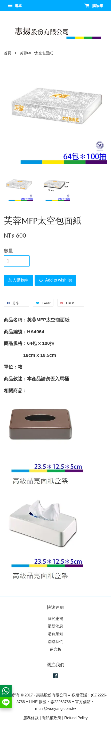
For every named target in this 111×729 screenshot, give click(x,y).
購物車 (97, 6)
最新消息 (55, 626)
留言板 (55, 649)
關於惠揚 (55, 618)
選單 (18, 6)
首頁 (7, 53)
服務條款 (31, 718)
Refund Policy (76, 718)
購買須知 (55, 634)
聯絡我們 (55, 641)
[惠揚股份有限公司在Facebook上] (55, 676)
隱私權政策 (51, 718)
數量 (8, 250)
